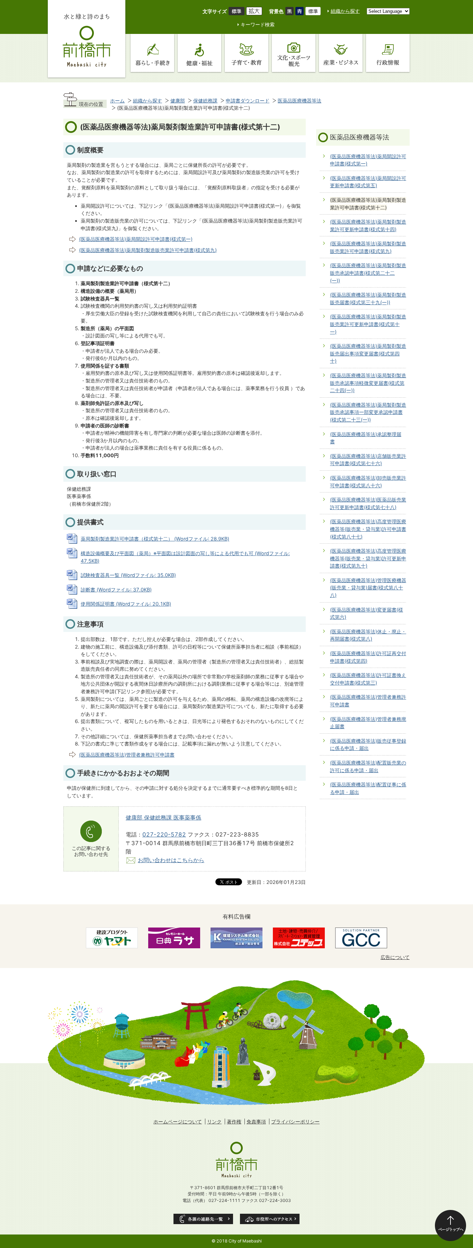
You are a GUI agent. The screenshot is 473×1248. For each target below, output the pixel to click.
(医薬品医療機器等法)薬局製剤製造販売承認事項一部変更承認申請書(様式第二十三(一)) (368, 412)
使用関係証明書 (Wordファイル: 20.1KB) (126, 604)
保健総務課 (205, 100)
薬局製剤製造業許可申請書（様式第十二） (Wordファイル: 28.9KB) (155, 539)
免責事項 (256, 1121)
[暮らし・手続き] (152, 53)
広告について (395, 957)
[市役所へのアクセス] (270, 1219)
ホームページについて (177, 1121)
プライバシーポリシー (295, 1121)
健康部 (177, 100)
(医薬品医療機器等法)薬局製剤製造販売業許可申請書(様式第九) (148, 250)
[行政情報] (388, 53)
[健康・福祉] (199, 53)
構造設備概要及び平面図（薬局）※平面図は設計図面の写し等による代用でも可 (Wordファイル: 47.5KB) (185, 557)
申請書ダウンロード (247, 100)
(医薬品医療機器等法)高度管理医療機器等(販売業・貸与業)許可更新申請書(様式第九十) (368, 558)
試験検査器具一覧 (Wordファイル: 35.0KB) (128, 575)
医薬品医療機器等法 (299, 100)
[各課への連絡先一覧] (203, 1219)
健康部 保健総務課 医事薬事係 (163, 817)
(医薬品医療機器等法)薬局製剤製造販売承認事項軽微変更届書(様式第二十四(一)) (368, 382)
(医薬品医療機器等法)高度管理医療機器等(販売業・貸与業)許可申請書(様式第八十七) (368, 528)
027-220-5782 (164, 834)
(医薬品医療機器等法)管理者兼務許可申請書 (127, 755)
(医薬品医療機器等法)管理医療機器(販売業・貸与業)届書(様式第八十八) (368, 587)
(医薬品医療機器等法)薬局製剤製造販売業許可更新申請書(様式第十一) (368, 324)
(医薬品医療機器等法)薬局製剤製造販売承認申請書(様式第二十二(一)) (368, 272)
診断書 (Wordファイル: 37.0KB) (116, 590)
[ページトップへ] (450, 1225)
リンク (214, 1121)
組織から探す (345, 11)
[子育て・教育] (246, 53)
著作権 (234, 1121)
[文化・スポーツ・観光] (293, 53)
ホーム (117, 100)
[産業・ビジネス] (341, 53)
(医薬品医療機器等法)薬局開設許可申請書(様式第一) (136, 239)
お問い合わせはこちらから (171, 860)
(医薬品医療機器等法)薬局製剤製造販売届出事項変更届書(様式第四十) (368, 353)
